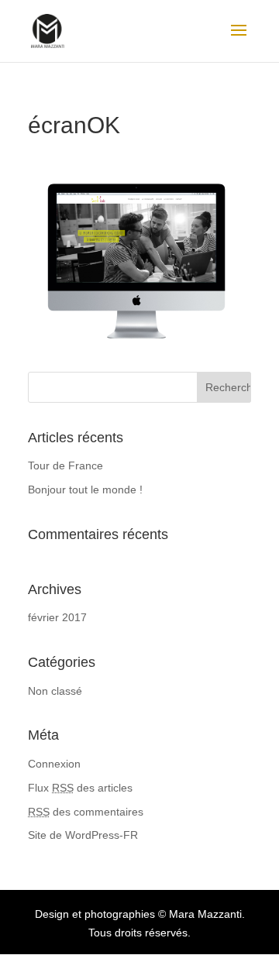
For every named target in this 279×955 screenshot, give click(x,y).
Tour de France (65, 465)
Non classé (55, 691)
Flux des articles (80, 788)
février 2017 (57, 617)
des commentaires (85, 812)
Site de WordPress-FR (83, 835)
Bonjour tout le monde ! (85, 489)
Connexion (54, 763)
